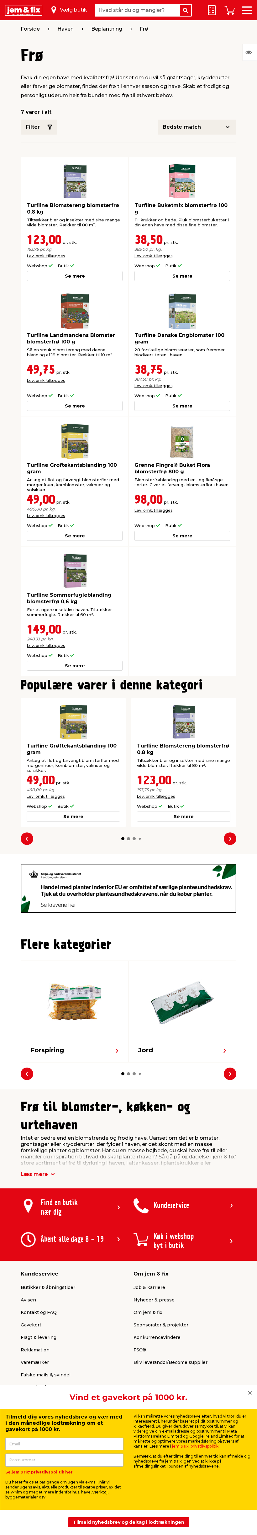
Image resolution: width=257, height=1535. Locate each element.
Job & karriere (149, 1287)
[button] (122, 838)
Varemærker (35, 1362)
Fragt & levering (38, 1337)
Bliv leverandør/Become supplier (170, 1362)
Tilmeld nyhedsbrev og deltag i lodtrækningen (128, 1522)
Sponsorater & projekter (161, 1325)
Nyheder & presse (154, 1300)
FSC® (140, 1350)
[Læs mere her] (128, 888)
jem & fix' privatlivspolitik (195, 1446)
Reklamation (35, 1350)
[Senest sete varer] (249, 52)
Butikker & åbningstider (48, 1287)
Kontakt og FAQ (39, 1312)
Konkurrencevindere (157, 1337)
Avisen (28, 1300)
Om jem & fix (148, 1312)
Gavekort (31, 1325)
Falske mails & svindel (46, 1375)
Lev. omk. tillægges (46, 256)
